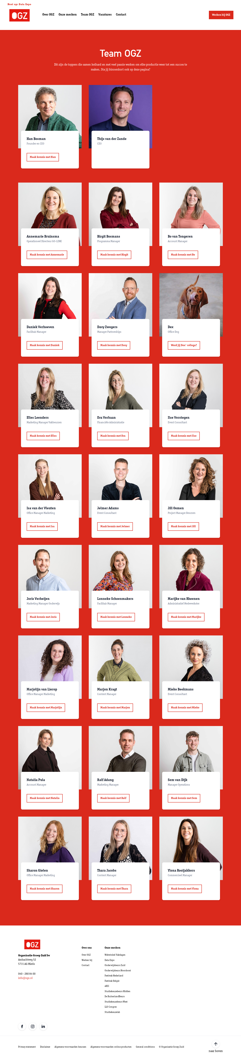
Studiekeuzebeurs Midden (117, 991)
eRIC (107, 986)
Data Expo (110, 960)
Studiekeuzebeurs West (116, 1002)
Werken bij (87, 960)
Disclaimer (45, 1047)
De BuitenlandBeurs (115, 996)
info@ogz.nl (25, 978)
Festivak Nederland (114, 975)
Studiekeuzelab (112, 1012)
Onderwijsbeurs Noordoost (118, 970)
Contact (85, 965)
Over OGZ (86, 955)
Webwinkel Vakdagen (115, 955)
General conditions (145, 1047)
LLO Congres (111, 1007)
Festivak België (112, 981)
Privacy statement (27, 1047)
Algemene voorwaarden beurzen (70, 1047)
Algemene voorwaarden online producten (111, 1047)
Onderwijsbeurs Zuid (115, 965)
